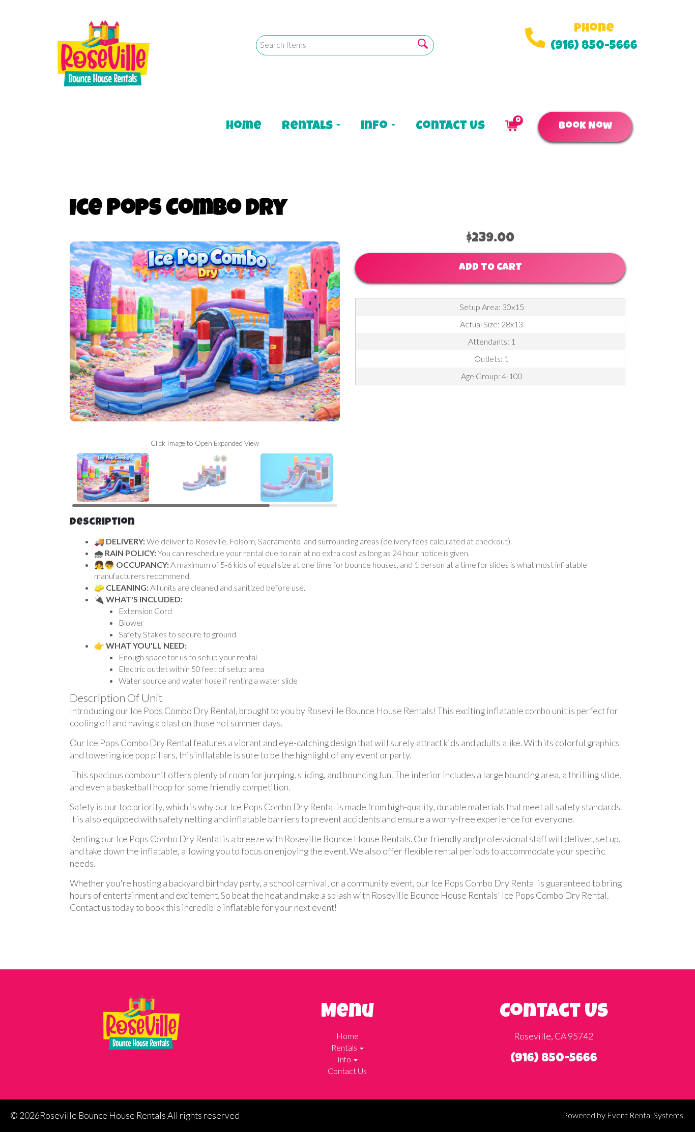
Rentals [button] (308, 126)
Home (244, 126)
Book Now (585, 126)
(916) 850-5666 (594, 46)
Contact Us (450, 126)
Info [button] (375, 126)
